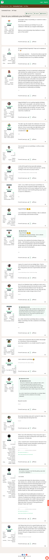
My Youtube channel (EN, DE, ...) (23, 452)
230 (12, 77)
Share (35, 41)
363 (13, 422)
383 (13, 192)
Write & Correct (5, 6)
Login (41, 2)
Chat (10, 6)
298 (12, 291)
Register (46, 2)
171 (14, 152)
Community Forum (6, 10)
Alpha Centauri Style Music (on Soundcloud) (25, 454)
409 (15, 366)
